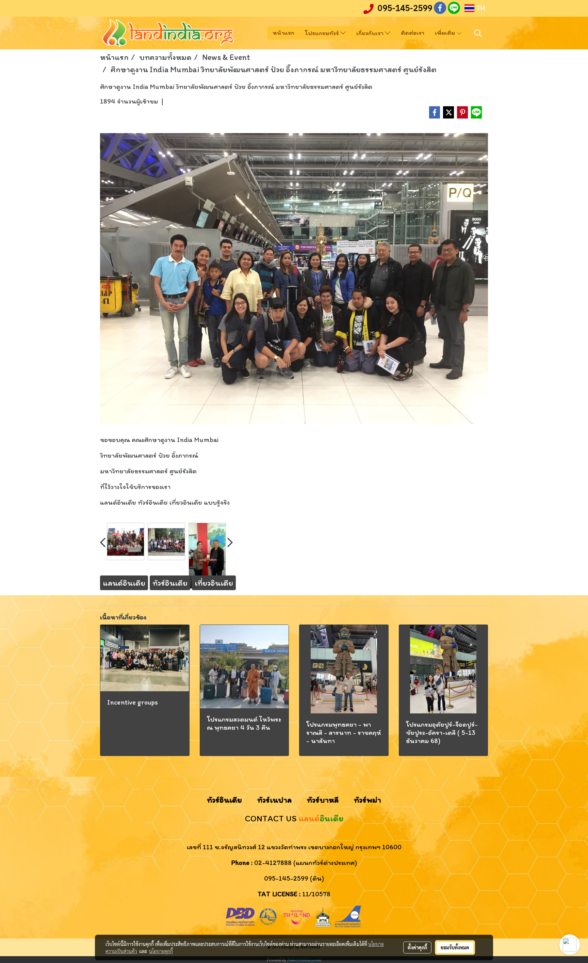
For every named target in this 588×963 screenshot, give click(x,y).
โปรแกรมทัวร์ (322, 33)
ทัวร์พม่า (367, 800)
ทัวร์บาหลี (323, 800)
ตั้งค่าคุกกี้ (417, 947)
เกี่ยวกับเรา (370, 33)
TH (479, 8)
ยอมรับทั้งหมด (455, 947)
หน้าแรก (283, 32)
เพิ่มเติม (445, 32)
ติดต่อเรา (412, 32)
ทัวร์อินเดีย (224, 800)
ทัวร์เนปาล (274, 800)
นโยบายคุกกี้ (161, 951)
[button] (478, 33)
